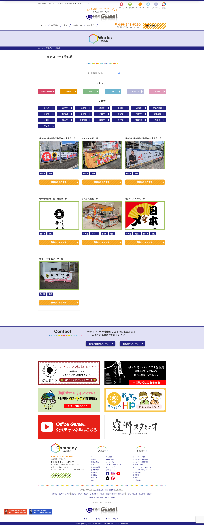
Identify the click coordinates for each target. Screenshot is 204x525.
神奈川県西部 (110, 490)
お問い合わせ (156, 5)
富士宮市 (83, 120)
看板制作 (136, 475)
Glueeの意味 (110, 459)
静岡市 (120, 120)
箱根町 (113, 498)
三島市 (83, 108)
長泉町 (120, 108)
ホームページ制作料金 (140, 459)
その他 (157, 91)
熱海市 (83, 114)
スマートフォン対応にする (142, 467)
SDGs (164, 8)
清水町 (102, 108)
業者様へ (94, 472)
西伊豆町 (65, 114)
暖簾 (112, 234)
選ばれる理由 (95, 467)
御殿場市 (157, 114)
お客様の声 (77, 25)
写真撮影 (136, 477)
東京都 (157, 120)
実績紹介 (49, 48)
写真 (113, 91)
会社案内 (90, 25)
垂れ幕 (42, 173)
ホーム (43, 25)
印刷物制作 (137, 472)
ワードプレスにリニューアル (143, 470)
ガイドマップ (140, 5)
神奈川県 (138, 120)
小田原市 (92, 498)
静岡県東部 (99, 490)
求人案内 (109, 457)
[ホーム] (102, 21)
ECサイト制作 (138, 464)
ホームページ (46, 91)
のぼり (137, 234)
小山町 (46, 120)
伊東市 (102, 114)
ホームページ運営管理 (140, 462)
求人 (148, 5)
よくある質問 (130, 5)
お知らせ (121, 5)
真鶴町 (106, 498)
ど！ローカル (110, 462)
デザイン (135, 91)
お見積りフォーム (154, 26)
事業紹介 (55, 25)
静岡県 (46, 108)
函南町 (139, 108)
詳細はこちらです (58, 182)
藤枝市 (102, 120)
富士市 (65, 120)
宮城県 (46, 126)
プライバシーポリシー (113, 464)
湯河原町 (99, 498)
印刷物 (68, 91)
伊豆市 (46, 114)
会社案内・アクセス (60, 476)
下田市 (120, 114)
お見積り (94, 475)
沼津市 (65, 108)
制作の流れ (95, 462)
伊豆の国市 (157, 108)
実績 (66, 25)
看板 (91, 91)
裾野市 (139, 114)
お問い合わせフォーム (99, 343)
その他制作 (137, 480)
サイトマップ (110, 467)
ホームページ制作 (139, 457)
